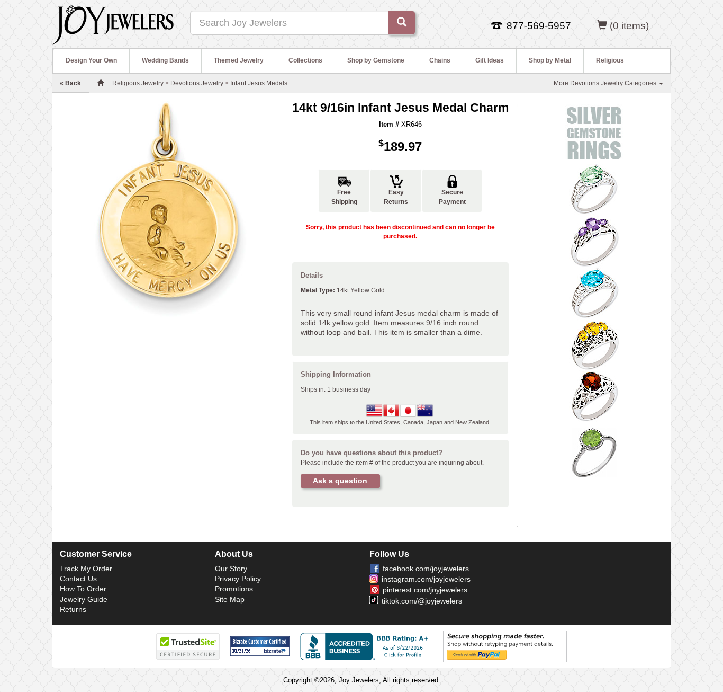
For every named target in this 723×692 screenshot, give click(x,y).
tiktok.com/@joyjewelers (422, 601)
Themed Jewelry (239, 60)
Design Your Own (91, 60)
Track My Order (86, 568)
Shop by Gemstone (375, 60)
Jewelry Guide (83, 599)
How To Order (83, 588)
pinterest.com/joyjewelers (425, 589)
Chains (439, 60)
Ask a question (340, 480)
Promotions (234, 588)
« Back (70, 83)
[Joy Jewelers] (113, 23)
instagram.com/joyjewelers (426, 579)
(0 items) (629, 25)
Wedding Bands (165, 60)
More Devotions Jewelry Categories (606, 83)
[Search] (401, 23)
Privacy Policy (238, 578)
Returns (73, 609)
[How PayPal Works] (505, 646)
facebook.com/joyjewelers (426, 568)
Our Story (231, 568)
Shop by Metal (550, 60)
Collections (305, 60)
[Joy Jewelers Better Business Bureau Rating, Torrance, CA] (366, 646)
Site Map (230, 599)
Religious (610, 60)
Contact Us (78, 578)
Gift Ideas (489, 60)
